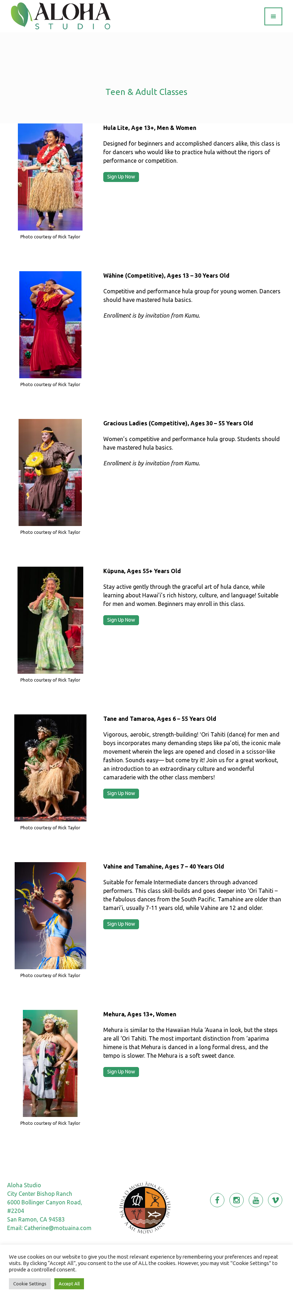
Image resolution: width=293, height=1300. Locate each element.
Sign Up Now (121, 176)
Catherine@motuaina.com (57, 1228)
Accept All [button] (69, 1283)
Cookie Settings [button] (29, 1283)
